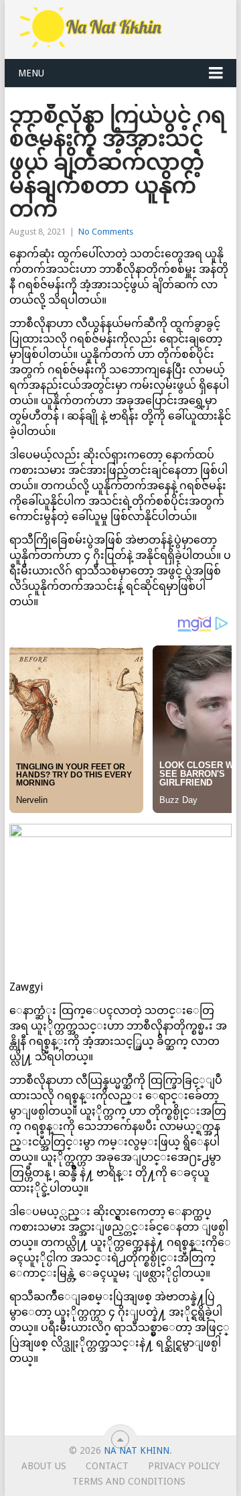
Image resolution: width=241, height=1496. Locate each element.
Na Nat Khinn (136, 1450)
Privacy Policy (184, 1465)
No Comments (105, 232)
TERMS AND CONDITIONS (128, 1481)
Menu (31, 73)
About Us (43, 1465)
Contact (107, 1465)
